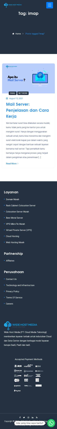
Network (23, 93)
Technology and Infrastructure (20, 285)
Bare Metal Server (14, 218)
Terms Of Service (14, 297)
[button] (51, 423)
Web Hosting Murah (15, 242)
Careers (9, 303)
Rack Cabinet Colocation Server (21, 205)
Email (12, 93)
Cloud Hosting (12, 236)
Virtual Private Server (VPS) (19, 230)
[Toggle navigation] (49, 5)
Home (18, 33)
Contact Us (11, 279)
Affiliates (10, 260)
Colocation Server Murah (17, 211)
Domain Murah (12, 199)
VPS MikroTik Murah (15, 224)
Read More (11, 163)
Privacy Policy (12, 291)
